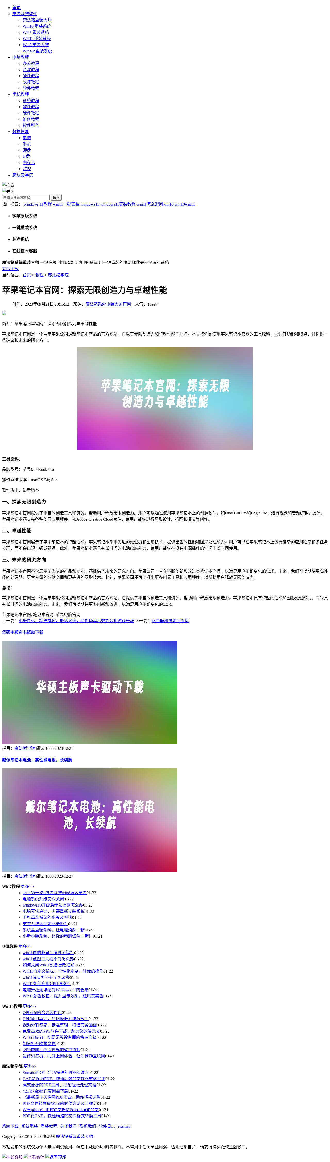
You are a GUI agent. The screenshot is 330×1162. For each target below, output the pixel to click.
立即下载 (10, 269)
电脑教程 (20, 57)
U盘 (26, 156)
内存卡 (29, 162)
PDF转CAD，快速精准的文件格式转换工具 (62, 1116)
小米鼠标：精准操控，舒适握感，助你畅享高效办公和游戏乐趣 (76, 621)
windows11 (90, 204)
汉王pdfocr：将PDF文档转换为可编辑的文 (61, 1110)
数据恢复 (20, 131)
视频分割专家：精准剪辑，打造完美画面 (60, 1025)
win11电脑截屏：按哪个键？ (48, 952)
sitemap (124, 1126)
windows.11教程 (38, 204)
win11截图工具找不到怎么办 (48, 959)
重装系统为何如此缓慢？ (45, 924)
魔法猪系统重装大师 (74, 1136)
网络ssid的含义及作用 (42, 1012)
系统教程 (31, 100)
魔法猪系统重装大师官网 (108, 304)
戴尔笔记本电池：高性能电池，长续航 (37, 760)
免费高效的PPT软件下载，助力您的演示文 (61, 1031)
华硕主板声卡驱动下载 (22, 632)
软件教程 (31, 88)
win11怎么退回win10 (156, 204)
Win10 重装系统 (37, 26)
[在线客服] (13, 1157)
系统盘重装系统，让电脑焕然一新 (54, 930)
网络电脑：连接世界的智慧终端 (51, 1050)
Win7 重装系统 (36, 32)
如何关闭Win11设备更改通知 (49, 965)
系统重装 (29, 1126)
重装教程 (49, 1126)
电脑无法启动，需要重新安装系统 (54, 911)
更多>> (27, 886)
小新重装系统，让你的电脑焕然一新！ (58, 936)
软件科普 (31, 125)
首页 (16, 7)
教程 (39, 275)
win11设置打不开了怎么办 (46, 977)
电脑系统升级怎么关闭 (43, 899)
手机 (27, 144)
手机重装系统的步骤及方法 (47, 917)
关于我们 (68, 1126)
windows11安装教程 (118, 204)
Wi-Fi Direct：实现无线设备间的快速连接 (60, 1037)
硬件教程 (31, 76)
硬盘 (27, 150)
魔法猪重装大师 (37, 20)
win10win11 (185, 204)
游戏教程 (31, 69)
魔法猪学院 (22, 175)
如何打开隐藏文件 (39, 1043)
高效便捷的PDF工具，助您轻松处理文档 (59, 1085)
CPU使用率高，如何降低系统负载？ (56, 1019)
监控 (27, 169)
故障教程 (31, 82)
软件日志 (107, 1126)
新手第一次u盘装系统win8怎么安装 (55, 893)
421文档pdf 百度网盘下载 (45, 1091)
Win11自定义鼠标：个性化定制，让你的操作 (63, 971)
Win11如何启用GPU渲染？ (47, 983)
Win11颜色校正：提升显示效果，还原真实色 (63, 996)
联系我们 (87, 1126)
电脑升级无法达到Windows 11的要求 (55, 990)
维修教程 (31, 119)
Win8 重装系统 (36, 45)
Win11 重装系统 (37, 38)
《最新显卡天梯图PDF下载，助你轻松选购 (62, 1097)
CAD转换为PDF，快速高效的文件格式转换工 (64, 1079)
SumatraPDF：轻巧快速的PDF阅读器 (56, 1072)
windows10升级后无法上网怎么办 (53, 905)
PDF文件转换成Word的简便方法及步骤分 (60, 1103)
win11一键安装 (66, 204)
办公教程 (31, 63)
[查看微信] (34, 1157)
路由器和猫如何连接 (170, 621)
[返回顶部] (55, 1157)
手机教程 (20, 94)
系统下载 (10, 1126)
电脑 (27, 138)
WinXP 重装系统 (37, 51)
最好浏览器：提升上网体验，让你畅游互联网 (64, 1056)
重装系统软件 (24, 14)
